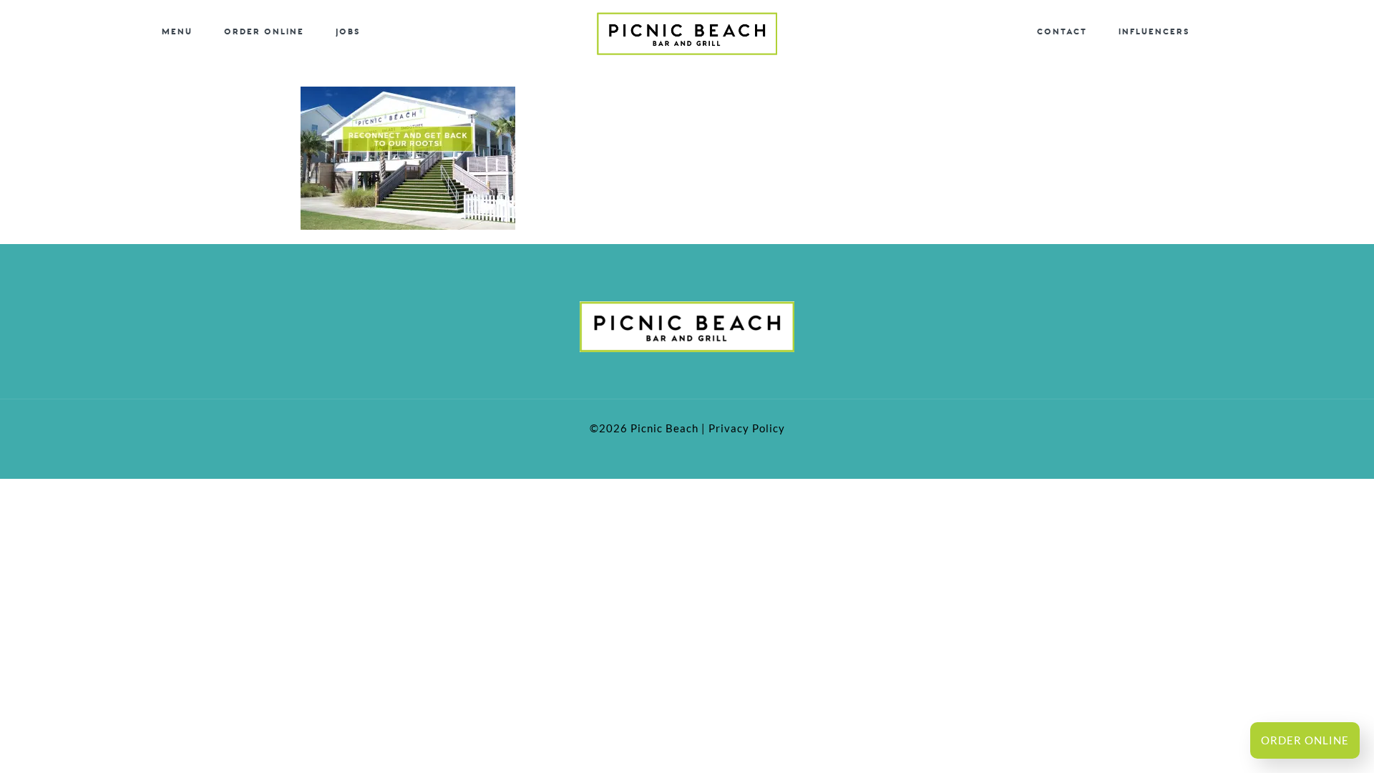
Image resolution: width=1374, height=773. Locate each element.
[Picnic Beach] (687, 32)
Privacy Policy (746, 428)
